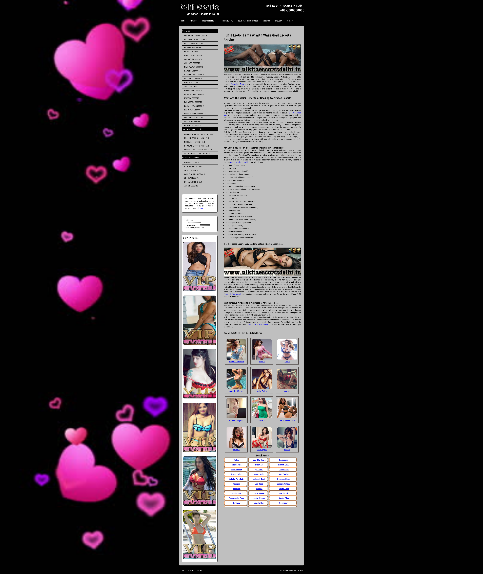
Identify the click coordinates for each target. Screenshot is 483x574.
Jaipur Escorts (191, 186)
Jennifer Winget (236, 391)
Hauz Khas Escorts (193, 71)
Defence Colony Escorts (195, 113)
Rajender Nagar (283, 479)
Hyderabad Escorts (193, 166)
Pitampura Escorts (193, 90)
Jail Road (259, 484)
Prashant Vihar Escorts (195, 39)
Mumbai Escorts (191, 162)
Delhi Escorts (199, 7)
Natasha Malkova (287, 420)
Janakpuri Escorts (193, 59)
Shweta (236, 449)
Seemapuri (283, 503)
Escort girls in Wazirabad (257, 324)
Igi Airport (259, 469)
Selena (287, 449)
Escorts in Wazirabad (232, 294)
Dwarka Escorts (191, 98)
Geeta (287, 361)
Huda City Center (259, 460)
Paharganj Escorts (193, 102)
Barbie (262, 361)
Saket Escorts (190, 86)
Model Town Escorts (193, 55)
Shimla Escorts (191, 170)
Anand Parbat (236, 474)
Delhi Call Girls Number (248, 21)
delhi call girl (227, 21)
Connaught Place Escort (195, 36)
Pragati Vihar (283, 464)
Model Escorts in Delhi (195, 142)
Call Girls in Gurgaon (194, 174)
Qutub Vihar (284, 469)
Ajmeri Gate (237, 464)
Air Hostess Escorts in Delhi (197, 153)
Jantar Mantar (259, 498)
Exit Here (200, 208)
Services (193, 21)
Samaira (261, 420)
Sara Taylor (262, 449)
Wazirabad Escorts (238, 84)
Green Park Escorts (193, 78)
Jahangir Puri (259, 479)
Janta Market (259, 493)
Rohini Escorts (191, 51)
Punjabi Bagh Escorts (194, 47)
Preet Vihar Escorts (193, 43)
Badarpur (236, 488)
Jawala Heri (259, 503)
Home (183, 21)
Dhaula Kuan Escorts (194, 94)
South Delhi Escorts (193, 117)
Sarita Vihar (284, 488)
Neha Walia (262, 391)
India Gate (259, 464)
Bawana (236, 503)
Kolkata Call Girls (193, 182)
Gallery (278, 21)
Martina (287, 391)
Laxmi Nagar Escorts (194, 110)
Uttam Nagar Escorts (194, 75)
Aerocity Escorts (192, 63)
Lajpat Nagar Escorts (194, 106)
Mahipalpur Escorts (193, 67)
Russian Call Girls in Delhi (197, 138)
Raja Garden (284, 474)
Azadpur (236, 484)
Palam (236, 460)
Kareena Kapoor (236, 420)
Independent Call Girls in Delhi (199, 134)
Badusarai (236, 493)
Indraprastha (259, 474)
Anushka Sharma (236, 361)
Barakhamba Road (236, 498)
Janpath (259, 488)
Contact (290, 21)
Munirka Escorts (192, 82)
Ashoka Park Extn (236, 479)
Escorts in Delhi (209, 21)
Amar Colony (236, 469)
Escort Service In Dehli (239, 162)
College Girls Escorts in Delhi (198, 150)
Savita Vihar (284, 498)
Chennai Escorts (191, 178)
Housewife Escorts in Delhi (197, 146)
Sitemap (300, 570)
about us (266, 21)
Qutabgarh (283, 493)
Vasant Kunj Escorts (194, 121)
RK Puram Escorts (192, 125)
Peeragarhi (283, 460)
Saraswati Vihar (284, 484)
